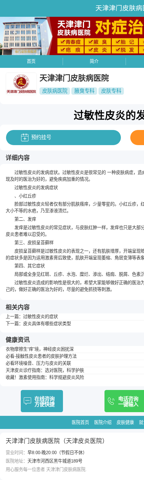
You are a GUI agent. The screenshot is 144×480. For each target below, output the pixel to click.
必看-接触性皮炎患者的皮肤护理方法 (41, 356)
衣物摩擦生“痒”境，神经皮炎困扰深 (40, 349)
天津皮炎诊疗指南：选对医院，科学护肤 (45, 370)
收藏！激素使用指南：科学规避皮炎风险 (45, 377)
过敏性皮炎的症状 (40, 316)
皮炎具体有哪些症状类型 (47, 323)
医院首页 (80, 422)
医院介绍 (103, 422)
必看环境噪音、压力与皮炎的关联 (38, 363)
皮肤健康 (125, 422)
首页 (31, 61)
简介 (94, 61)
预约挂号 (41, 137)
